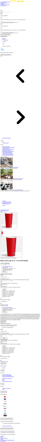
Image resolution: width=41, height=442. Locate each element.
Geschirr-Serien (15, 167)
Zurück (4, 205)
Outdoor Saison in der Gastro (18, 178)
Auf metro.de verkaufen (7, 388)
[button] (20, 208)
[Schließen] (1, 56)
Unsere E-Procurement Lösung (8, 155)
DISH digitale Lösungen (7, 150)
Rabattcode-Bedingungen (7, 374)
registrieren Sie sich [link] (3, 286)
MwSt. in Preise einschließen (5, 54)
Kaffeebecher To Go (6, 203)
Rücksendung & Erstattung (7, 378)
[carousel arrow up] (1, 230)
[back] (1, 11)
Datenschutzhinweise (4, 438)
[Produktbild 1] (2, 233)
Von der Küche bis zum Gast (7, 153)
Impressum (2, 436)
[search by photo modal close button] (1, 17)
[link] (22, 44)
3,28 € (2, 329)
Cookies (1, 439)
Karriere (4, 367)
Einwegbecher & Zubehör (7, 202)
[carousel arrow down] (1, 235)
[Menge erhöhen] (11, 280)
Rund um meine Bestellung (7, 375)
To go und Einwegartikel (7, 201)
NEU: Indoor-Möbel (6, 148)
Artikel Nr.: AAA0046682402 (5, 263)
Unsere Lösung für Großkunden (8, 154)
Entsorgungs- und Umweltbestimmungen (7, 440)
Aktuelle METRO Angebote (7, 381)
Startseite (4, 200)
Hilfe (3, 379)
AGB (1, 437)
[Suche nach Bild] (1, 13)
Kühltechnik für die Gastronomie (8, 151)
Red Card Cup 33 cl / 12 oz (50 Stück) (14, 261)
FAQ (3, 380)
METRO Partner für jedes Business (9, 147)
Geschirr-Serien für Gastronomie (8, 149)
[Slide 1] (0, 229)
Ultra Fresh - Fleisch (6, 146)
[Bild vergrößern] (11, 247)
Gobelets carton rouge (8, 266)
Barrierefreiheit (2, 441)
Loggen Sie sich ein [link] (3, 284)
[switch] (3, 36)
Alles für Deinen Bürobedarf (7, 152)
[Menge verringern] (0, 280)
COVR (6, 267)
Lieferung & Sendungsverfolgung (8, 376)
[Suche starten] (1, 24)
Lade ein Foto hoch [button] (5, 22)
